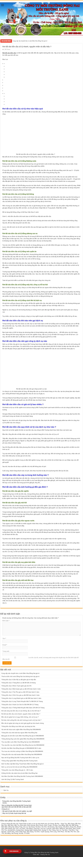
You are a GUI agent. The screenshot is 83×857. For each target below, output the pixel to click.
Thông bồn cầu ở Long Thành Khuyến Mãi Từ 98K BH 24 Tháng (22, 701)
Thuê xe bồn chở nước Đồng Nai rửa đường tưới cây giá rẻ (20, 676)
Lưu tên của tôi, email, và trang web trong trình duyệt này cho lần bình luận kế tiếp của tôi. (40, 658)
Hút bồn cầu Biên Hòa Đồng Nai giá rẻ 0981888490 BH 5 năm (21, 748)
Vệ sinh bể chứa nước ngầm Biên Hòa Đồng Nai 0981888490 (21, 729)
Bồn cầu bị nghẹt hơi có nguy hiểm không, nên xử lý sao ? (20, 717)
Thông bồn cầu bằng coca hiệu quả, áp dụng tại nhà (18, 726)
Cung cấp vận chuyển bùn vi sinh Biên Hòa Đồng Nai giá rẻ (30, 41)
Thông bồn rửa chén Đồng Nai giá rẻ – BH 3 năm (17, 770)
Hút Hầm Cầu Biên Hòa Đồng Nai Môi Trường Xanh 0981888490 (22, 776)
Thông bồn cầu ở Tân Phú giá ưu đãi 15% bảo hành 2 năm (20, 692)
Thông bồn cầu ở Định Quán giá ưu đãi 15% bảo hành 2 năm (21, 689)
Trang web (5, 651)
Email (4, 645)
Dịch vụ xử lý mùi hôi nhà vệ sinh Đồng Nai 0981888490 (19, 767)
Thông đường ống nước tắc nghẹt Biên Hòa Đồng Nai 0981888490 (22, 739)
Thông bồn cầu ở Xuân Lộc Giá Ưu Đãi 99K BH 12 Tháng (19, 704)
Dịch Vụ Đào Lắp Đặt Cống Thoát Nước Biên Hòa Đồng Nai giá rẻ (22, 764)
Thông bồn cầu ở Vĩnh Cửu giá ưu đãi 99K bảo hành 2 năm (20, 695)
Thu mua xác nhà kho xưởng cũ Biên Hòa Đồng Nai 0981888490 (22, 751)
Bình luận (5, 620)
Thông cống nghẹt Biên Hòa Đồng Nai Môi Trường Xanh (19, 760)
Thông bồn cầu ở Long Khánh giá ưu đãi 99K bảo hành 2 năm (21, 698)
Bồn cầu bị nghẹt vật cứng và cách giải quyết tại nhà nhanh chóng (22, 723)
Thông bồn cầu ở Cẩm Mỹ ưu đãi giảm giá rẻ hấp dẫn (18, 679)
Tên (4, 638)
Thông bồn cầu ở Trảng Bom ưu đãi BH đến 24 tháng (18, 682)
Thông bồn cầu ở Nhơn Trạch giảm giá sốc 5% (16, 686)
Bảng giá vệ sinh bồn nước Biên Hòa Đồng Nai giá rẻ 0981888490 (22, 736)
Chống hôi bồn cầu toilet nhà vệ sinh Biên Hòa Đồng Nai (19, 773)
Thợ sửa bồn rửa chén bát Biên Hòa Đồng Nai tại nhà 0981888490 (22, 745)
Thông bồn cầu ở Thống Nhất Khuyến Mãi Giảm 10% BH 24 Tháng (22, 707)
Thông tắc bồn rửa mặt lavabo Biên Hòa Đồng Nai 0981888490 (21, 754)
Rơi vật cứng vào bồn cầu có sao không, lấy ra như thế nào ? (21, 711)
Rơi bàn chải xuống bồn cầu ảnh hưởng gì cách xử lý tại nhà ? (21, 720)
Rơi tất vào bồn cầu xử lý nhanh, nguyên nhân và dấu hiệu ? (20, 714)
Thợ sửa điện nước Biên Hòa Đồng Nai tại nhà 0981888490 (20, 742)
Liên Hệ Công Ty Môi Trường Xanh (12, 779)
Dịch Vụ (6, 790)
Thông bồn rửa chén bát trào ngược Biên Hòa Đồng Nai (19, 732)
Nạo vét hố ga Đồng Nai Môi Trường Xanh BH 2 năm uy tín (20, 757)
